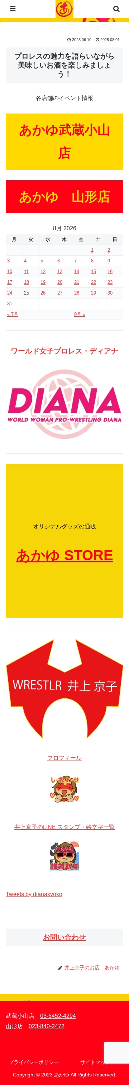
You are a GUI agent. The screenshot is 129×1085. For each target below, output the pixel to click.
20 (59, 282)
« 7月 (12, 314)
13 (59, 271)
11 (26, 271)
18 (26, 282)
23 (110, 282)
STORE (88, 555)
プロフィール (64, 758)
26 (43, 293)
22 (93, 282)
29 (93, 293)
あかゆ (38, 555)
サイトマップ (95, 1062)
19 (43, 282)
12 (43, 271)
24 (9, 293)
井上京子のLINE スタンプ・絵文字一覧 (64, 827)
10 (9, 271)
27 (59, 293)
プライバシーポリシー (34, 1062)
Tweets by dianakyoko (34, 894)
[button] (115, 929)
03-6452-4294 (58, 1016)
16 (110, 271)
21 (76, 282)
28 (76, 293)
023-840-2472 (46, 1026)
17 (9, 282)
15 (93, 271)
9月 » (79, 314)
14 (76, 271)
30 (110, 293)
